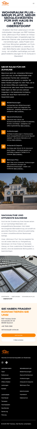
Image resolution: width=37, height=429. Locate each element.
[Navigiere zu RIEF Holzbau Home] (5, 3)
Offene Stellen (5, 382)
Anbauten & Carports (26, 382)
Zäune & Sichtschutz (26, 375)
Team (3, 372)
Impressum (23, 394)
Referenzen (5, 375)
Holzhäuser (5, 398)
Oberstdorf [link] (7, 299)
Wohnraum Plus (28, 296)
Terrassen (4, 401)
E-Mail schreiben (18, 340)
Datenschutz (24, 398)
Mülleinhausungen (25, 372)
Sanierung (4, 411)
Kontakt (3, 389)
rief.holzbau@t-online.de (9, 330)
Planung (4, 415)
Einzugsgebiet (6, 378)
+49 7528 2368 (6, 326)
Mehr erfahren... (19, 111)
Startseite (5, 296)
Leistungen (15, 296)
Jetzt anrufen (18, 335)
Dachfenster (5, 408)
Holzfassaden (5, 405)
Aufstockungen (25, 378)
